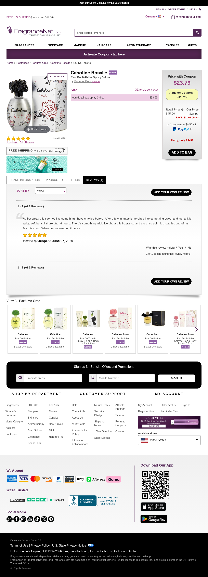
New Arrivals (56, 423)
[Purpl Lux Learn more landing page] (169, 423)
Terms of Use (19, 545)
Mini (51, 430)
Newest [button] (41, 190)
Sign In (160, 9)
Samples (33, 411)
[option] (115, 97)
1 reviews (12, 142)
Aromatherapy (36, 423)
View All (23, 301)
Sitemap (120, 415)
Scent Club (34, 443)
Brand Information (25, 180)
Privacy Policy (40, 545)
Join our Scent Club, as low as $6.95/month (104, 2)
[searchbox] (134, 33)
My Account (145, 405)
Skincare (55, 45)
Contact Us (78, 411)
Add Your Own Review (171, 192)
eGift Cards (78, 423)
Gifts (192, 45)
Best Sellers (35, 430)
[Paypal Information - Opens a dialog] (182, 129)
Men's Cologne (14, 421)
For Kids (54, 405)
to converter (146, 89)
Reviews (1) (94, 180)
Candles (53, 417)
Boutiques (11, 434)
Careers (120, 431)
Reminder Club (169, 411)
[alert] (155, 16)
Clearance (34, 436)
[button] (36, 151)
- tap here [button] (104, 54)
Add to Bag (182, 152)
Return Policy (102, 405)
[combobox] (138, 33)
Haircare (103, 45)
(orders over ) (30, 17)
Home (9, 62)
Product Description (63, 180)
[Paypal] (58, 479)
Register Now (146, 411)
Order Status (176, 9)
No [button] (190, 247)
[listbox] (115, 97)
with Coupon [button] (182, 76)
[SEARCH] (197, 33)
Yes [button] (180, 247)
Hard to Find (56, 436)
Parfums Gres (40, 62)
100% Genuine (103, 431)
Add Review (27, 142)
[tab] (24, 180)
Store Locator (102, 437)
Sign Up (176, 378)
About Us (77, 417)
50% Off (33, 405)
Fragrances (24, 45)
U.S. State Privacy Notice (69, 545)
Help (192, 9)
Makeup (80, 45)
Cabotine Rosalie (60, 62)
